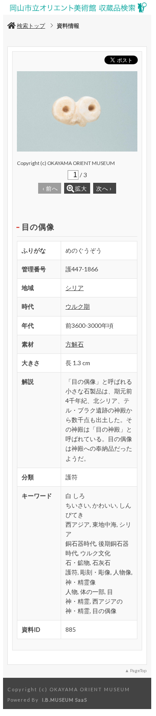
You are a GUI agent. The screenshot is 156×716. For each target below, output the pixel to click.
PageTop (138, 670)
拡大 (81, 188)
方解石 (74, 344)
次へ (104, 188)
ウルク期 (77, 306)
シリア (74, 287)
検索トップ (31, 25)
